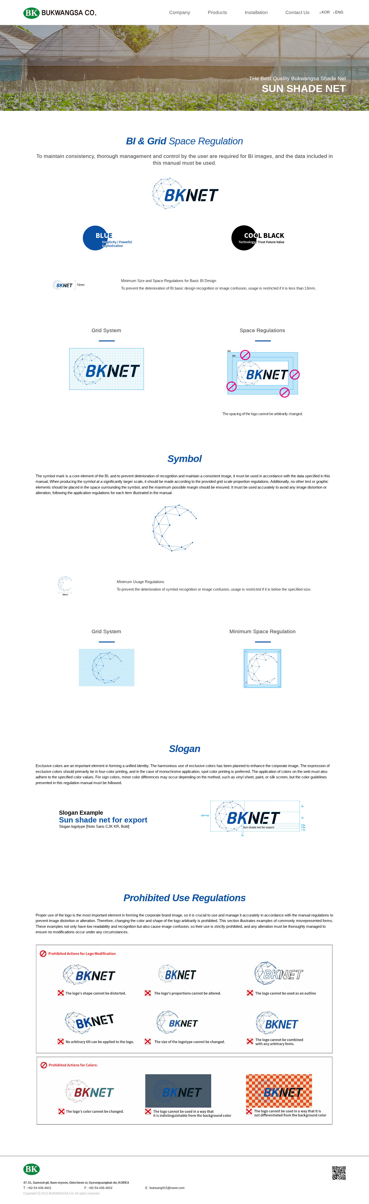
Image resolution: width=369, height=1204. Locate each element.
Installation (256, 12)
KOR (326, 12)
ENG (339, 12)
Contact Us (297, 12)
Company (179, 12)
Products (217, 12)
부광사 (59, 13)
